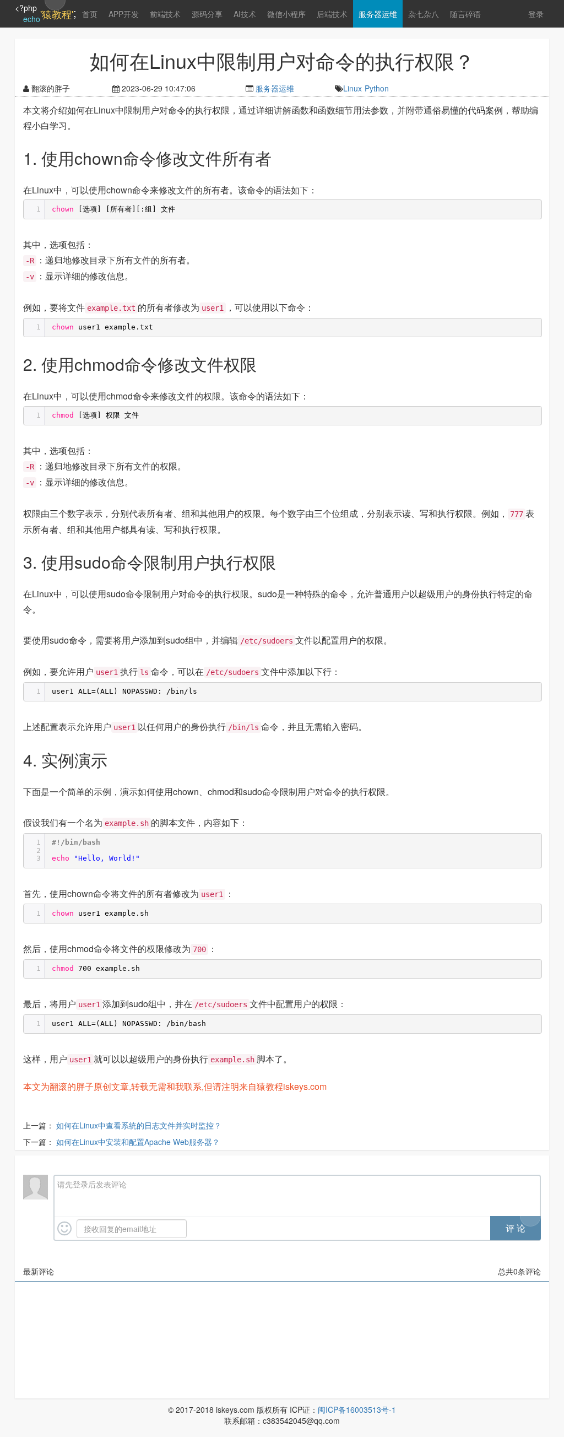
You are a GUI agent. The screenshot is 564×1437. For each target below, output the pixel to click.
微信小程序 (286, 13)
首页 (89, 13)
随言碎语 (465, 13)
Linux (352, 88)
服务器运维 (378, 13)
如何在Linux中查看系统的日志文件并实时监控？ (138, 1125)
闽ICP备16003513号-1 (357, 1409)
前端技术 (165, 13)
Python (377, 88)
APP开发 (124, 13)
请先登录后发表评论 (92, 1184)
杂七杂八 (423, 13)
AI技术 (245, 13)
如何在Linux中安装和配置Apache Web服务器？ (138, 1141)
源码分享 (207, 13)
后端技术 (332, 13)
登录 (536, 13)
